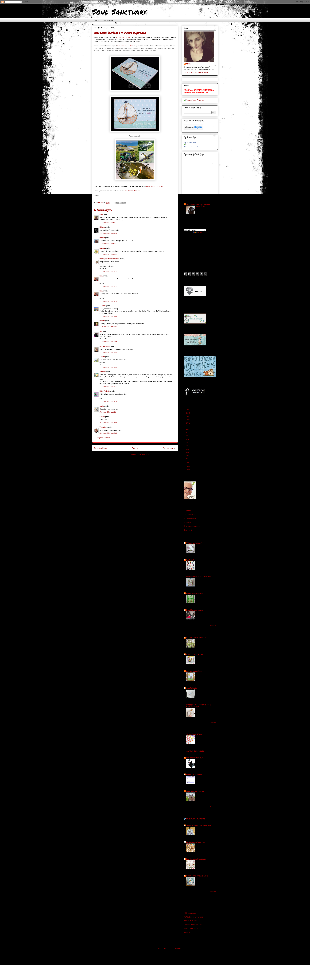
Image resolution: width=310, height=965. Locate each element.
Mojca (188, 64)
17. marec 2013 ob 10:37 (108, 316)
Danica (102, 248)
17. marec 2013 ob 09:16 (108, 233)
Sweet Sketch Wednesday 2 (197, 876)
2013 (188, 423)
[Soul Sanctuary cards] (185, 144)
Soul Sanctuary (119, 11)
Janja (102, 406)
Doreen (102, 237)
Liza (101, 276)
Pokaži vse (213, 626)
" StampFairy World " (194, 734)
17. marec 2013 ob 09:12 (108, 222)
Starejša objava (169, 448)
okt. (187, 432)
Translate (202, 232)
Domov (135, 448)
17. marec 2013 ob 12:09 (108, 367)
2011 (188, 469)
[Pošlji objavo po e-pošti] (116, 203)
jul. (187, 442)
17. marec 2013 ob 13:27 (108, 386)
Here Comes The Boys (123, 37)
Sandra (102, 417)
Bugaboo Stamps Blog (195, 758)
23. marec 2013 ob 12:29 (108, 433)
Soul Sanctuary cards (190, 142)
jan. (188, 462)
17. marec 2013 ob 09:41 (108, 254)
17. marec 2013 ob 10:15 (108, 286)
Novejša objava (100, 448)
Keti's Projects (105, 391)
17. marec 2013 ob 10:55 (108, 342)
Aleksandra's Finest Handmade (198, 576)
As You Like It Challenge (193, 917)
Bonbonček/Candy (190, 921)
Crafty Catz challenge (193, 924)
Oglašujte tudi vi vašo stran (192, 147)
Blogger (178, 948)
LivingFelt (187, 511)
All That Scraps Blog (195, 751)
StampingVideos (190, 518)
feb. (187, 459)
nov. (187, 429)
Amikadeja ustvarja (194, 593)
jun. (187, 445)
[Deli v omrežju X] (120, 203)
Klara (101, 214)
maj (188, 449)
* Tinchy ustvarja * (194, 543)
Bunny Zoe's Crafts (194, 774)
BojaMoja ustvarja (194, 610)
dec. (187, 426)
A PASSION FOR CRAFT (195, 654)
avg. (188, 439)
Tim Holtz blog (189, 514)
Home (97, 20)
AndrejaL (103, 306)
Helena (102, 227)
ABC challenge (190, 913)
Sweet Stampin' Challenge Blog (198, 825)
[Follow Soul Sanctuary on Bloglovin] (193, 129)
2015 (188, 416)
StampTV (187, 522)
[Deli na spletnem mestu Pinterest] (125, 203)
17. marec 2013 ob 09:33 (108, 244)
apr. (188, 452)
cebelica (103, 372)
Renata (102, 321)
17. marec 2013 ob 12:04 (108, 352)
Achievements (108, 20)
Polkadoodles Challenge (195, 842)
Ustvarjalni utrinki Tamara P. (109, 259)
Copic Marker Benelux (195, 791)
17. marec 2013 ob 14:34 (108, 401)
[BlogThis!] (118, 203)
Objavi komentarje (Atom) (140, 454)
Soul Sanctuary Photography (198, 204)
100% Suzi (190, 560)
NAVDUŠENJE (201, 206)
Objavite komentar (103, 438)
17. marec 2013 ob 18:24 (108, 412)
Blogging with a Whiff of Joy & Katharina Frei (198, 706)
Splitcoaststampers (192, 526)
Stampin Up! (188, 530)
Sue (101, 331)
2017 (188, 409)
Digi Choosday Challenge (196, 859)
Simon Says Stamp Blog (195, 819)
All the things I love (194, 671)
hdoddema (162, 948)
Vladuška (103, 427)
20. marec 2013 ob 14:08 (108, 422)
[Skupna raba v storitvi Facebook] (122, 203)
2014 (188, 419)
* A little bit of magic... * (196, 637)
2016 (188, 413)
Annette (102, 357)
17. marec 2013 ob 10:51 (108, 327)
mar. (188, 455)
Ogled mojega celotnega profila (196, 72)
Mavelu (187, 932)
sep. (187, 435)
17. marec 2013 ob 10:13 (108, 271)
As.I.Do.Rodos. (105, 346)
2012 (188, 466)
